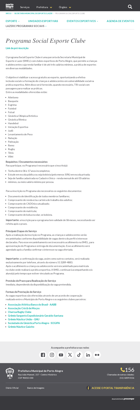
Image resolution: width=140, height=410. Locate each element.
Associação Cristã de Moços (24, 308)
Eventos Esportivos (81, 21)
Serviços (25, 7)
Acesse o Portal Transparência (113, 388)
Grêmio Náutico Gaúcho (21, 326)
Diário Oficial (12, 387)
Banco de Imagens (35, 387)
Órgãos (63, 7)
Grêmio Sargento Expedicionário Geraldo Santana (35, 315)
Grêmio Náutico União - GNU (23, 319)
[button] (130, 7)
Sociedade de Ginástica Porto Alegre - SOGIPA (34, 323)
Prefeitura (42, 7)
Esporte (12, 21)
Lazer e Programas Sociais (25, 25)
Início (8, 13)
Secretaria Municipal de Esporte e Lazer (33, 13)
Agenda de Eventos (120, 21)
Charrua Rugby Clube (19, 311)
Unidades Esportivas (43, 21)
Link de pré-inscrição (17, 48)
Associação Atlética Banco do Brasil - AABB (32, 304)
